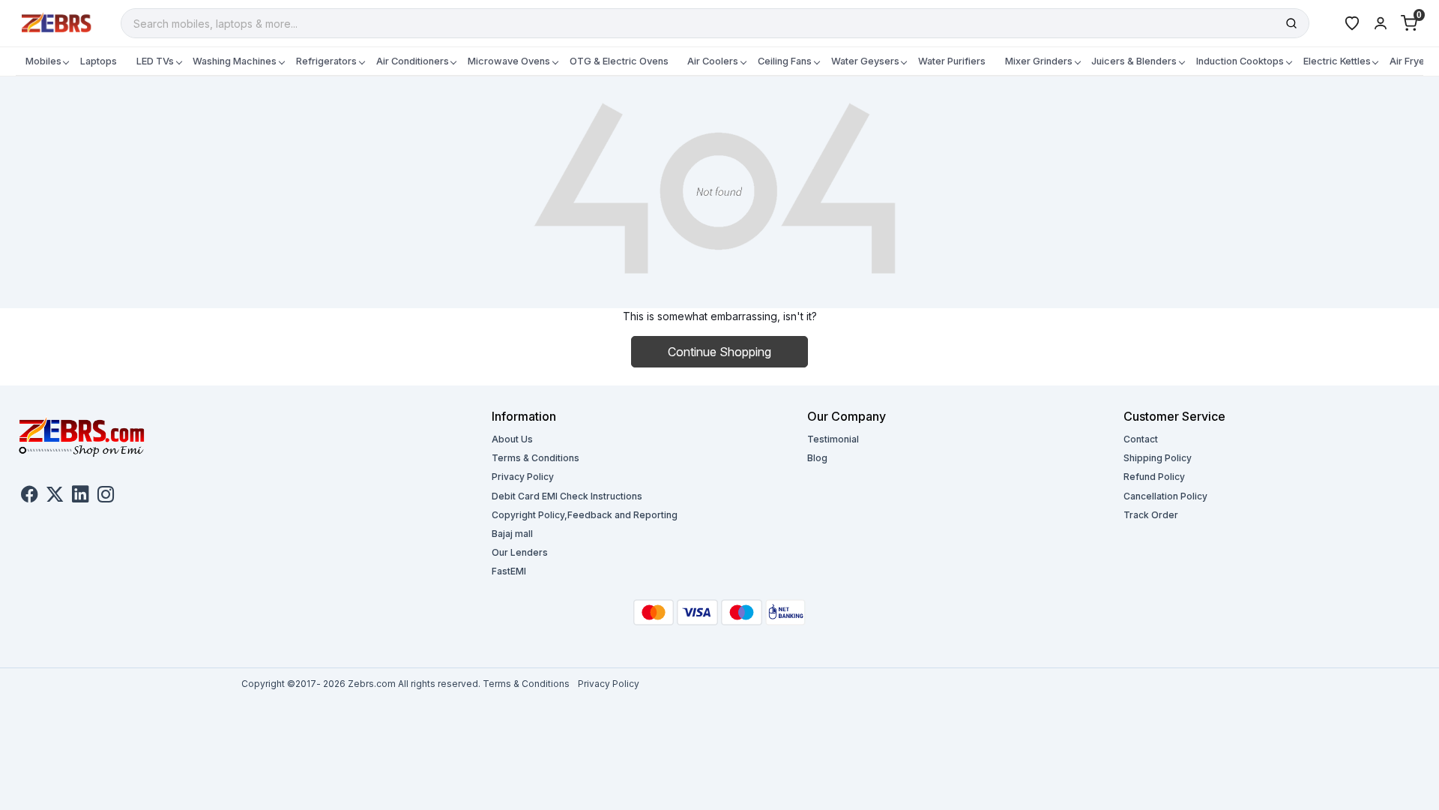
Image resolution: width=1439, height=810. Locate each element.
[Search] (1291, 23)
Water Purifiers (952, 61)
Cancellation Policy (1165, 496)
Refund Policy (1154, 476)
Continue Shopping (719, 351)
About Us (512, 439)
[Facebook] (29, 496)
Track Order (1150, 514)
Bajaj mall (512, 533)
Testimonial (833, 439)
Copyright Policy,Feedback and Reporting (585, 514)
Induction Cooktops (1240, 61)
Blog (817, 458)
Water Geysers (865, 61)
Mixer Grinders (1039, 61)
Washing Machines (235, 61)
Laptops (98, 61)
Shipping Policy (1157, 458)
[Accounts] (1380, 23)
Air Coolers (712, 61)
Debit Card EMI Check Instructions (567, 496)
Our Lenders (520, 552)
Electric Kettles (1337, 61)
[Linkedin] (80, 496)
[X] (54, 496)
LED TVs (155, 61)
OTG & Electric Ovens (619, 61)
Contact (1140, 439)
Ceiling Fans (785, 61)
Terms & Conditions (535, 458)
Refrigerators (326, 61)
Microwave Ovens (509, 61)
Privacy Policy (523, 476)
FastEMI (509, 571)
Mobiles (43, 61)
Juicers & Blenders (1134, 61)
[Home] (57, 22)
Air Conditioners (412, 61)
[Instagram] (105, 496)
